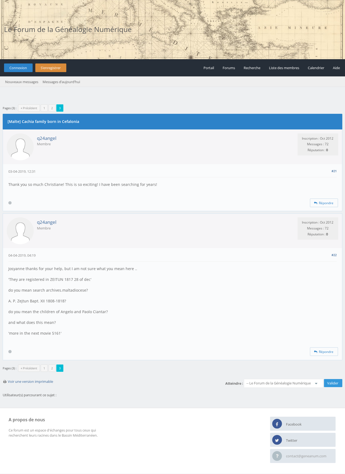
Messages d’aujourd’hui (61, 81)
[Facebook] (277, 424)
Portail (208, 67)
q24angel (46, 138)
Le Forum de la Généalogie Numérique (68, 29)
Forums (229, 67)
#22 (334, 255)
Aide (336, 67)
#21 (334, 171)
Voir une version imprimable (30, 381)
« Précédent (29, 108)
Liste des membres (284, 67)
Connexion (18, 67)
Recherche (252, 67)
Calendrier (316, 67)
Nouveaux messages (21, 81)
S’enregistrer (51, 67)
